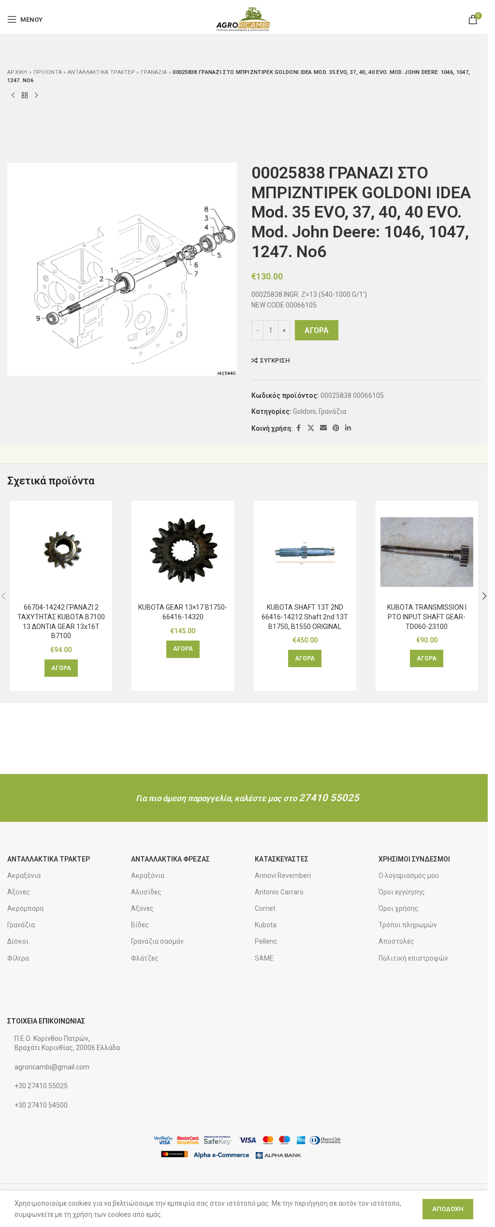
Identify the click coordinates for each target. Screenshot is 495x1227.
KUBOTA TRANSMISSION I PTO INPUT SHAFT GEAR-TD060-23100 (426, 616)
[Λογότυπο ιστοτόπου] (244, 19)
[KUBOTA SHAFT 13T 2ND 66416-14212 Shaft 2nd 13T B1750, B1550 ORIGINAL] (305, 552)
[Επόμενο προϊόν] (36, 96)
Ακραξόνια (24, 875)
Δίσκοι (18, 941)
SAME (264, 958)
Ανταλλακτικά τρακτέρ (101, 72)
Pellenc (266, 941)
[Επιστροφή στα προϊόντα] (24, 96)
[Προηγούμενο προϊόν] (13, 96)
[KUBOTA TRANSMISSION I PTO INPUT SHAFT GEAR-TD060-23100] (426, 552)
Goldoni (304, 411)
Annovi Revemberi (283, 875)
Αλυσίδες (146, 892)
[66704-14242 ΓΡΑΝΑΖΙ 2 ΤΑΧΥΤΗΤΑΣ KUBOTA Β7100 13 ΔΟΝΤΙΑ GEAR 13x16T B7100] (61, 552)
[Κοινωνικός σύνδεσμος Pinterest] (336, 428)
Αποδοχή (448, 1208)
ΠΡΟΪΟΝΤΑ (47, 72)
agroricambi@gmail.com (52, 1067)
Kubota (266, 925)
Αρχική (17, 72)
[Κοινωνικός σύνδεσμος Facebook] (299, 428)
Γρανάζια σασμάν (157, 941)
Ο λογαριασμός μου (409, 875)
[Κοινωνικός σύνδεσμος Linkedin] (348, 428)
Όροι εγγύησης (402, 892)
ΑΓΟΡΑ (317, 330)
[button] (61, 668)
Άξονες (18, 892)
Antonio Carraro (279, 892)
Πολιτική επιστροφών (413, 958)
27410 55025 (329, 797)
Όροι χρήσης (399, 908)
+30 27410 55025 (41, 1086)
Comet (265, 908)
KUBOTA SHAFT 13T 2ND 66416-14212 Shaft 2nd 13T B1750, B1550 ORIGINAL (305, 616)
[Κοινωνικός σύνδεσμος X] (311, 428)
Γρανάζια (154, 72)
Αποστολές (396, 941)
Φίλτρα (18, 958)
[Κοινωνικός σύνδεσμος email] (323, 428)
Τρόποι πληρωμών (408, 925)
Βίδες (140, 925)
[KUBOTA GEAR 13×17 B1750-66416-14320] (182, 552)
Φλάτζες (145, 958)
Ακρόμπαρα (25, 908)
